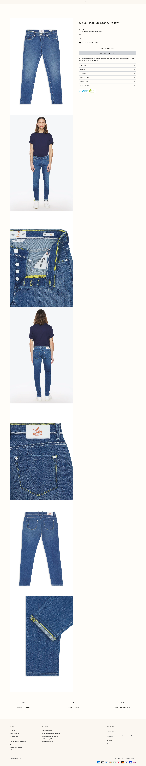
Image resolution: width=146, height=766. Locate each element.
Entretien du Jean (15, 750)
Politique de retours (47, 741)
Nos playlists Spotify (16, 747)
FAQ (11, 744)
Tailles (81, 35)
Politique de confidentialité (50, 736)
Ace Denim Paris (16, 758)
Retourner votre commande (18, 741)
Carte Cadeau (14, 736)
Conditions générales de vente (51, 733)
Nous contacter (14, 733)
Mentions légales (47, 730)
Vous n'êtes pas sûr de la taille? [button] (90, 42)
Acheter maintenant (107, 53)
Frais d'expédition (83, 31)
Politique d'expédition (48, 739)
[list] (73, 706)
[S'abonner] (135, 731)
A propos (12, 730)
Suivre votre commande (17, 739)
